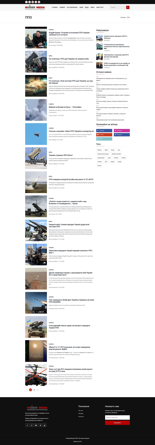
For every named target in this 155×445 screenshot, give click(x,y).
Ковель (124, 158)
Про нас (80, 410)
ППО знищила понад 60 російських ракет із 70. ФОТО (71, 179)
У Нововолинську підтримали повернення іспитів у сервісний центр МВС (117, 46)
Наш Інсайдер (52, 45)
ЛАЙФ (81, 7)
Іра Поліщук (52, 214)
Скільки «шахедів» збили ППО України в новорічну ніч (71, 131)
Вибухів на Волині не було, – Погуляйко (65, 107)
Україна (116, 158)
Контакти (81, 416)
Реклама (80, 413)
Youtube (101, 134)
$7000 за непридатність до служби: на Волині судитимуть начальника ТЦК (117, 64)
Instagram (119, 130)
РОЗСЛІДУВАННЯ (72, 7)
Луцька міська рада (103, 154)
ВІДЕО (87, 7)
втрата (99, 165)
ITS (81, 441)
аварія (112, 161)
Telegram (119, 134)
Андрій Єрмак (72, 38)
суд (119, 150)
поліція (119, 161)
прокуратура (101, 158)
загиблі (100, 161)
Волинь (100, 150)
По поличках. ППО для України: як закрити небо (69, 59)
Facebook (101, 130)
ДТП (106, 161)
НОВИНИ (62, 7)
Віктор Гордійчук (53, 67)
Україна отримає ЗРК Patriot (60, 155)
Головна (55, 7)
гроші (109, 158)
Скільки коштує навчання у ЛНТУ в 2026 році (115, 37)
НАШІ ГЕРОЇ (99, 7)
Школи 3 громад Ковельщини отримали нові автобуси (111, 84)
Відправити (117, 422)
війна (106, 150)
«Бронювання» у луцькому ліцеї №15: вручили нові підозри (116, 56)
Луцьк (112, 150)
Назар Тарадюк (53, 115)
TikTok (100, 139)
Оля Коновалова (53, 287)
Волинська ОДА (116, 154)
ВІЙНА (92, 7)
